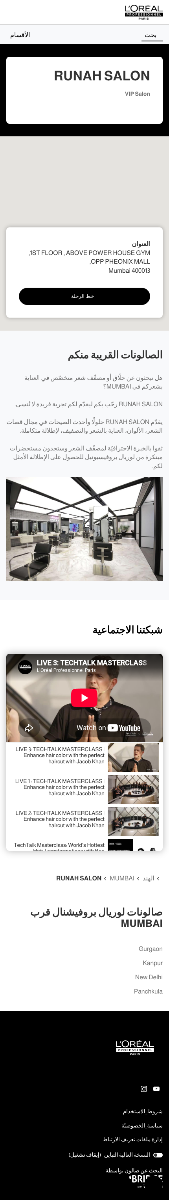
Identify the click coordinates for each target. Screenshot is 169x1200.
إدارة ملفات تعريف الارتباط (133, 1139)
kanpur (153, 963)
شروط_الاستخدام (143, 1112)
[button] (18, 35)
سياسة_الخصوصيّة (142, 1126)
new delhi (149, 977)
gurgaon (151, 949)
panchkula (148, 991)
